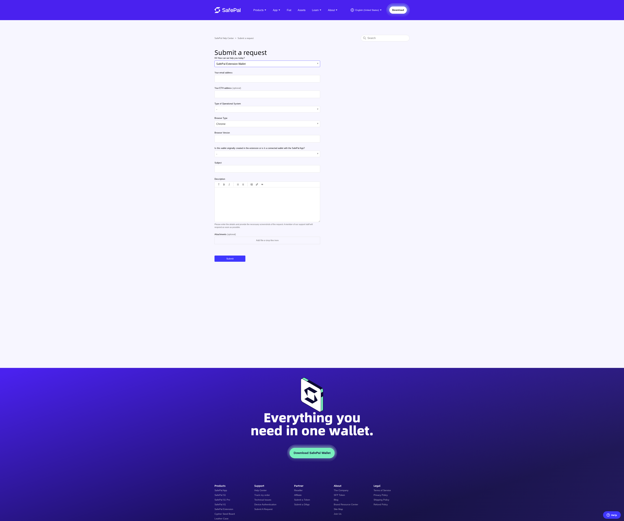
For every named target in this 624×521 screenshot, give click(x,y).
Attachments (225, 234)
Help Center (260, 490)
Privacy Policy (381, 495)
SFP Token (339, 495)
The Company (341, 490)
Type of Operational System (227, 103)
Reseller (298, 490)
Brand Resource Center (346, 504)
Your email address (223, 72)
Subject (218, 163)
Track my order (262, 495)
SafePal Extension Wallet (231, 64)
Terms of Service (382, 490)
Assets (302, 10)
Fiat (289, 10)
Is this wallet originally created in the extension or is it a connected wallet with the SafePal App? (259, 148)
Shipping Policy (381, 499)
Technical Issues (262, 499)
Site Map (338, 509)
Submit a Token (302, 499)
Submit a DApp (302, 504)
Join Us (337, 514)
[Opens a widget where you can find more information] (612, 515)
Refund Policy (381, 504)
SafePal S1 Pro (222, 499)
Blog (336, 499)
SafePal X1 (220, 504)
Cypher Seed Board (224, 514)
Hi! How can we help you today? (229, 58)
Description (219, 179)
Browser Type (220, 118)
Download (398, 10)
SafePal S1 (220, 495)
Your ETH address (227, 88)
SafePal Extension (223, 509)
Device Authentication (265, 504)
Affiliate (298, 495)
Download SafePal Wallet (312, 453)
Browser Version (222, 133)
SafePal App (220, 490)
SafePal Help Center (224, 38)
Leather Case (221, 518)
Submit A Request (263, 509)
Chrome (221, 124)
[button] (219, 184)
